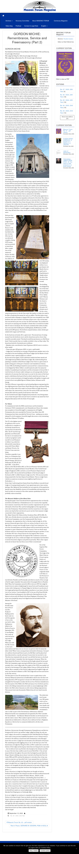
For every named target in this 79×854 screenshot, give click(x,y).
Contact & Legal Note (31, 26)
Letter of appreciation (66, 151)
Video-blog (9, 26)
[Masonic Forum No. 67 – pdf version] (58, 131)
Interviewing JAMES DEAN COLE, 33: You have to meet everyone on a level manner (67, 162)
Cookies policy (45, 850)
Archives (9, 21)
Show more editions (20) (67, 117)
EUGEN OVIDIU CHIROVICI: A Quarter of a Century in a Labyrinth (68, 142)
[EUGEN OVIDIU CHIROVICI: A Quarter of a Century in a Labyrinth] (58, 140)
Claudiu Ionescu (68, 39)
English (43, 26)
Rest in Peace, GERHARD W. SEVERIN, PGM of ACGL (29, 826)
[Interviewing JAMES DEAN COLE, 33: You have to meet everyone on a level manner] (58, 160)
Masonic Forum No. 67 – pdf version (68, 130)
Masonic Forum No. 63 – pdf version (20, 822)
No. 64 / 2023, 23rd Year (17, 816)
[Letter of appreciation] (58, 153)
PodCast (18, 26)
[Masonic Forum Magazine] (39, 2)
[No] (76, 849)
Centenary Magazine (60, 21)
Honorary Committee (22, 21)
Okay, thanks (33, 850)
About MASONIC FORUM (40, 21)
